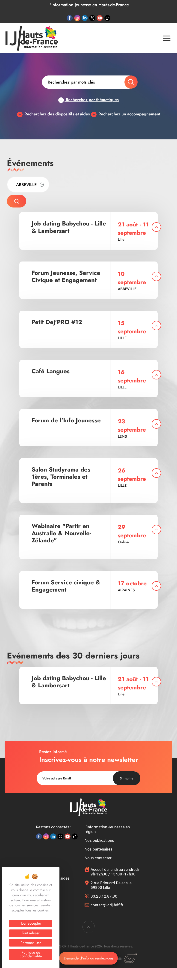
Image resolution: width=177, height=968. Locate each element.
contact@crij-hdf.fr (107, 905)
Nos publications (99, 840)
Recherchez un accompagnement (128, 114)
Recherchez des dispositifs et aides (57, 114)
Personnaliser (31, 942)
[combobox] (28, 184)
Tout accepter (31, 923)
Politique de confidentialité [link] (31, 954)
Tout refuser (30, 933)
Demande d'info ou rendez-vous (88, 958)
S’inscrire (126, 778)
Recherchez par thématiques (92, 100)
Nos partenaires (98, 849)
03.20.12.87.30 (104, 896)
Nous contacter (98, 858)
